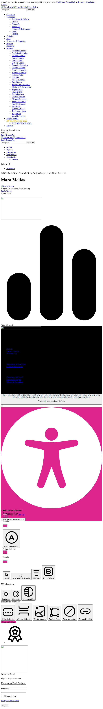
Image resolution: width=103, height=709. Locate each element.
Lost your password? (10, 700)
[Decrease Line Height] (5, 561)
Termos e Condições (86, 2)
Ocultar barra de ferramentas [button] (13, 519)
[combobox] (51, 399)
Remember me (10, 696)
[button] (4, 4)
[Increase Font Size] (5, 516)
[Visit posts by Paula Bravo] (7, 186)
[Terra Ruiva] (19, 7)
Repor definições (8, 622)
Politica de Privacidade (66, 2)
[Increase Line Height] (5, 552)
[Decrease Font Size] (5, 525)
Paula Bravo (6, 191)
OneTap (21, 515)
